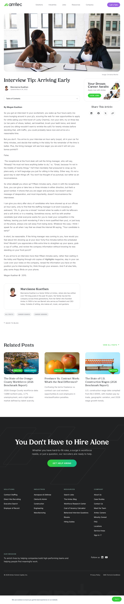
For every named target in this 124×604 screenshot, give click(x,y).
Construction (39, 504)
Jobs (64, 5)
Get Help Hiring (62, 463)
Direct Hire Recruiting (12, 499)
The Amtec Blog (70, 499)
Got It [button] (117, 599)
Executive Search (11, 504)
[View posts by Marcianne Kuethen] (13, 292)
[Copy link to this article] (112, 113)
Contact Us (98, 504)
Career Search (24, 314)
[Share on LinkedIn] (91, 113)
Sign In (96, 535)
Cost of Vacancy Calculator (74, 508)
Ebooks (67, 517)
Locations (98, 526)
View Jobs (94, 95)
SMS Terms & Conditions (111, 575)
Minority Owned (100, 517)
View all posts (110, 345)
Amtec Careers (100, 513)
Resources (76, 5)
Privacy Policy (95, 575)
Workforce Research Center (75, 504)
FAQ (95, 522)
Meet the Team (100, 508)
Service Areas (99, 531)
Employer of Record (11, 508)
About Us (97, 495)
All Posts (9, 314)
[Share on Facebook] (98, 113)
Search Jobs (69, 495)
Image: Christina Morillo (110, 74)
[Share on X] (105, 113)
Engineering (38, 508)
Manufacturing (40, 513)
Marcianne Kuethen (19, 87)
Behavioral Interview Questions (76, 513)
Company (89, 5)
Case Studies (99, 499)
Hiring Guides (69, 522)
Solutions (39, 5)
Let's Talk (114, 5)
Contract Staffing (10, 495)
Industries (52, 5)
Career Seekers (41, 314)
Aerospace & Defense (42, 495)
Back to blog (12, 323)
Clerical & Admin (40, 499)
